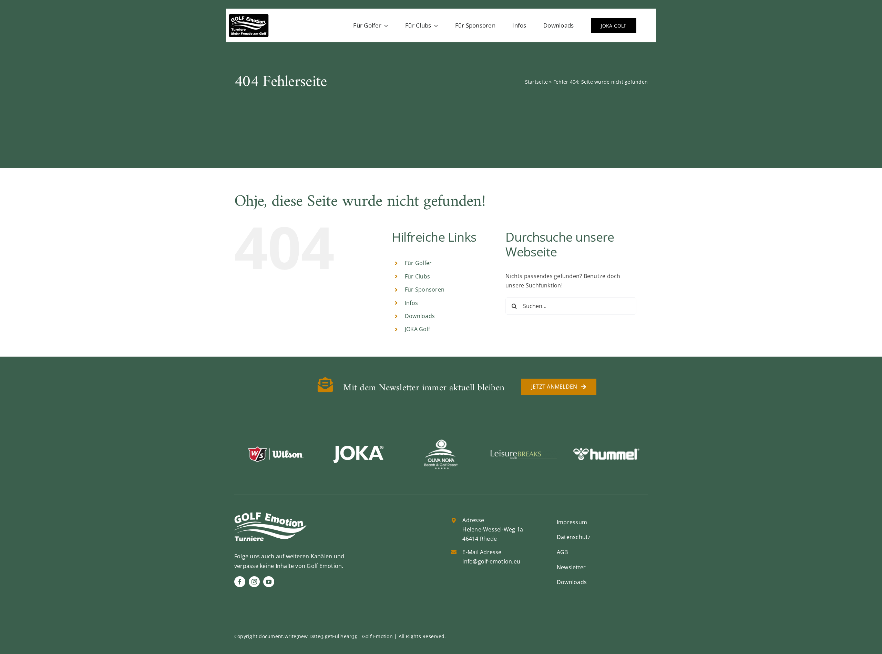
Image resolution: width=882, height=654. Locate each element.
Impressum (572, 522)
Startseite (536, 81)
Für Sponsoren (424, 289)
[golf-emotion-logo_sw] (249, 16)
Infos (411, 303)
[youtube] (268, 581)
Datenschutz (574, 537)
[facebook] (239, 581)
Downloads (420, 316)
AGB (562, 552)
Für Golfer (418, 263)
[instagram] (254, 581)
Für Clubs (417, 276)
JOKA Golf (417, 329)
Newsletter (571, 567)
